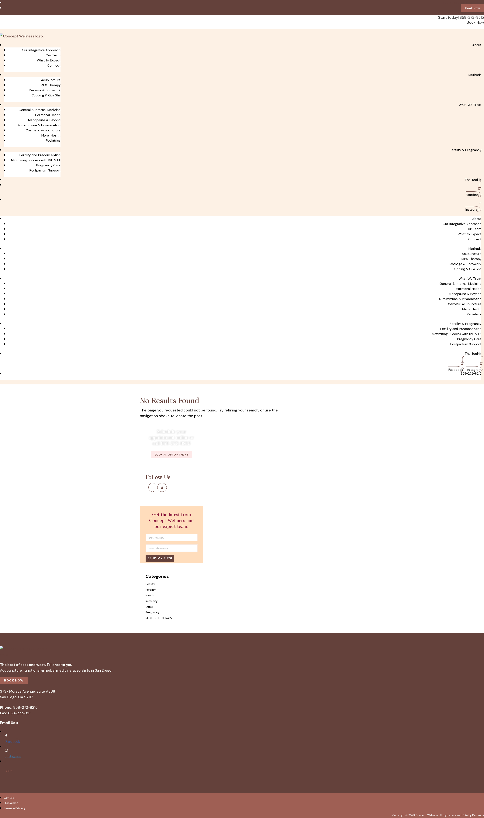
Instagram (472, 209)
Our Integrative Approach (41, 50)
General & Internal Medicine (39, 110)
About (476, 45)
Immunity (151, 601)
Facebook (473, 195)
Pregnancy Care (48, 165)
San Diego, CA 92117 (16, 697)
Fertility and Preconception (39, 155)
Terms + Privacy (15, 808)
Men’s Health (50, 135)
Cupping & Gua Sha (46, 95)
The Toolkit (473, 180)
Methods (474, 75)
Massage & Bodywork (44, 90)
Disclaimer (11, 803)
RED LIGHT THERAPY (159, 618)
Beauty (150, 584)
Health (150, 595)
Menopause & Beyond (44, 120)
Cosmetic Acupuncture (43, 130)
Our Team (53, 55)
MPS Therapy (50, 85)
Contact (10, 798)
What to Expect (48, 60)
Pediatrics (53, 140)
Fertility (151, 590)
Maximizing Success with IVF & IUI (35, 160)
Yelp (8, 771)
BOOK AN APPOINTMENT (172, 454)
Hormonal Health (47, 115)
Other (149, 607)
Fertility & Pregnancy (465, 150)
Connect (53, 65)
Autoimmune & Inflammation (39, 125)
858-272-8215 (471, 373)
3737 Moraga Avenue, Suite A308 (27, 691)
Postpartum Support (44, 170)
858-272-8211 (19, 713)
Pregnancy (152, 612)
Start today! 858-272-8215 (463, 3)
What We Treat (470, 105)
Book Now (472, 8)
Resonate (478, 815)
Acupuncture (50, 80)
